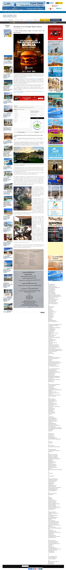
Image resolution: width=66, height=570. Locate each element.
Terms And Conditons (45, 565)
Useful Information (29, 20)
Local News (5, 20)
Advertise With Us (60, 565)
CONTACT (5, 12)
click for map (35, 78)
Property (21, 20)
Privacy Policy (50, 565)
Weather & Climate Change (36, 20)
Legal (53, 565)
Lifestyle (17, 20)
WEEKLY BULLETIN (16, 12)
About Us (56, 565)
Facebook (37, 132)
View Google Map (21, 132)
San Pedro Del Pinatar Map (45, 20)
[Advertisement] (55, 248)
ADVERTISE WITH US (10, 12)
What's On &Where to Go (11, 20)
